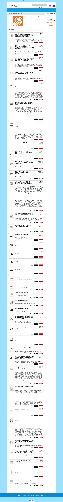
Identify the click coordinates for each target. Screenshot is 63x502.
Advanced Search (49, 22)
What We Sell (24, 495)
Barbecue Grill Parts (43, 495)
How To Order (37, 495)
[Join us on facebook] (39, 7)
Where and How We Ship (31, 495)
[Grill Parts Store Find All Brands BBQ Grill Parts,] (13, 7)
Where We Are (18, 495)
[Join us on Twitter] (41, 7)
